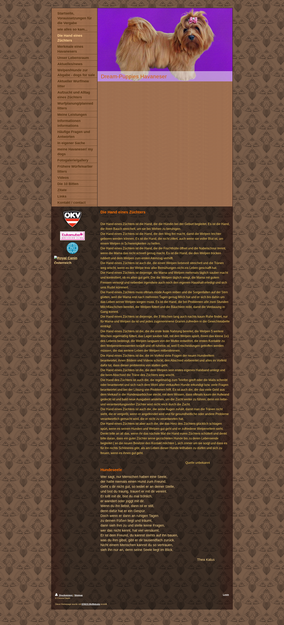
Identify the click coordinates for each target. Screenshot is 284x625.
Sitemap (78, 595)
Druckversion (66, 595)
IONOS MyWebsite (91, 604)
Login (226, 594)
